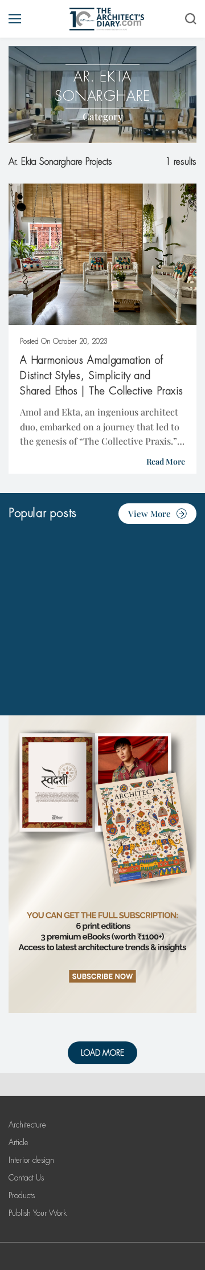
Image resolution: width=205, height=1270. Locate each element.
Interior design (31, 1160)
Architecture (27, 1125)
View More (149, 513)
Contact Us (26, 1178)
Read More (165, 461)
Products (22, 1195)
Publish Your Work (38, 1213)
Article (18, 1142)
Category (103, 116)
